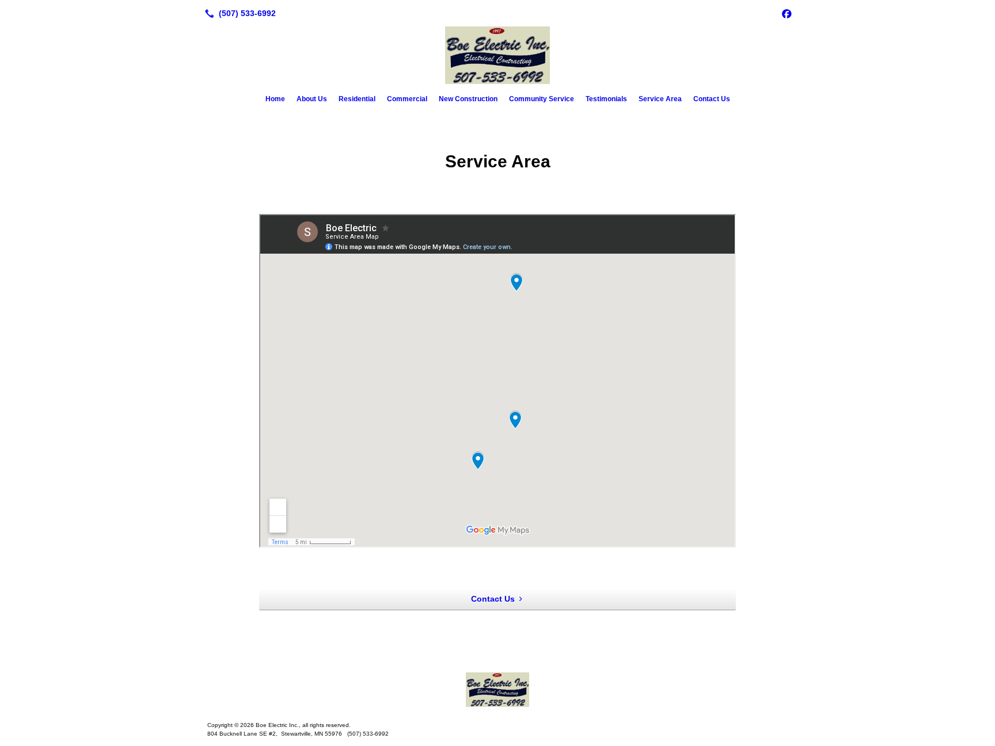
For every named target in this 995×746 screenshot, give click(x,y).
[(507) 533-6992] (238, 13)
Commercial (407, 99)
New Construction (468, 99)
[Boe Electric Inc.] (497, 689)
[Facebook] (786, 13)
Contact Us (711, 99)
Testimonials (606, 99)
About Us (312, 99)
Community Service (541, 99)
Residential (357, 99)
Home (275, 99)
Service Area (660, 99)
